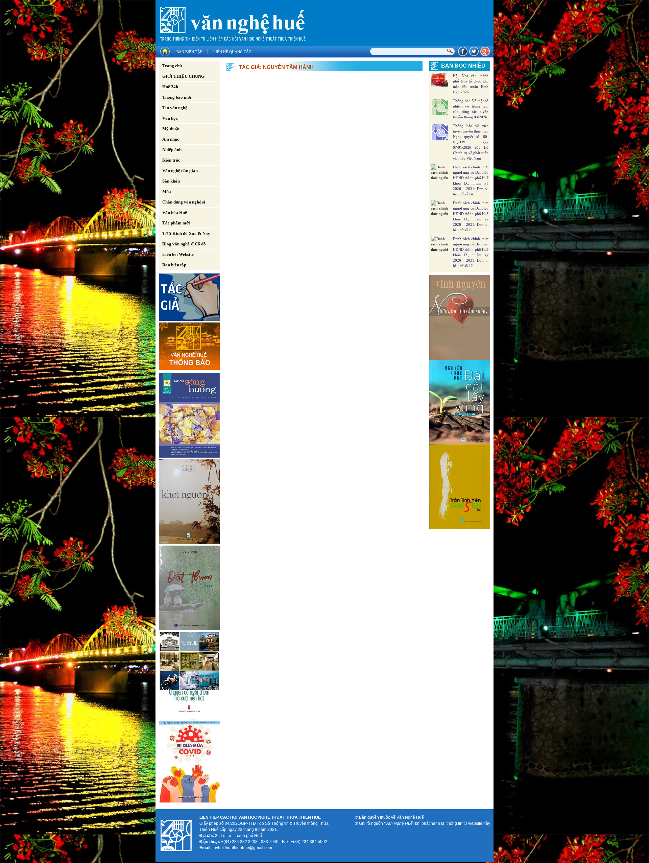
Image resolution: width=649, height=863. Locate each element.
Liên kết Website (178, 254)
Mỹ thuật (170, 128)
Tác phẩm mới (176, 222)
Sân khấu (171, 181)
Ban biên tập (189, 52)
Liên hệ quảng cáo (232, 52)
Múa (166, 191)
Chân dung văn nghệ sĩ (183, 202)
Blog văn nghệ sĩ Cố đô (184, 243)
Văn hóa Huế (174, 212)
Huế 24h (170, 86)
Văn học (170, 118)
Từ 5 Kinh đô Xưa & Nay (186, 233)
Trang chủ (172, 65)
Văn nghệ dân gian (180, 170)
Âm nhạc (170, 139)
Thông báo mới (176, 97)
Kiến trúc (171, 160)
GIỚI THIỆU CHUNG (183, 76)
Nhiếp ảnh (172, 149)
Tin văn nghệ (174, 107)
